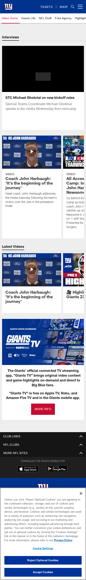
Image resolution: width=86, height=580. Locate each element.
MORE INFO (43, 409)
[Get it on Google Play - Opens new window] (57, 471)
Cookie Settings (43, 548)
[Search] (72, 7)
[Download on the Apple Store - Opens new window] (28, 469)
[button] (43, 79)
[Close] (81, 493)
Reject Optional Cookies (42, 560)
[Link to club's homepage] (8, 5)
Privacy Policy (27, 540)
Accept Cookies (43, 572)
